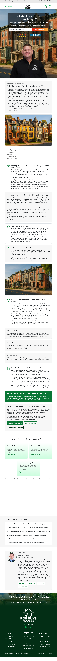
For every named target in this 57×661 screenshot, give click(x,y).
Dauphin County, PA (12, 156)
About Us (11, 636)
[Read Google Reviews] (30, 627)
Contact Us (12, 644)
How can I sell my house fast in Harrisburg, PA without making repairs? (27, 524)
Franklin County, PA (28, 636)
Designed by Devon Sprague (45, 653)
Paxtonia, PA (10, 154)
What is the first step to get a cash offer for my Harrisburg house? (25, 542)
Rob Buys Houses (13, 98)
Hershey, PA (10, 152)
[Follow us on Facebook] (27, 627)
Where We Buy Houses (11, 639)
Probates (45, 639)
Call (30, 423)
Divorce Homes (45, 636)
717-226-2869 (47, 1)
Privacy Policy (12, 646)
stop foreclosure (40, 359)
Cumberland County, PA (28, 639)
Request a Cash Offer (15, 423)
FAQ (12, 641)
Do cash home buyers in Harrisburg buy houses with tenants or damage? (28, 527)
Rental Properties (45, 644)
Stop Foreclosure (45, 646)
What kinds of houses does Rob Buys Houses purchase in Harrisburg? (27, 535)
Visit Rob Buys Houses (15, 427)
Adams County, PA (28, 648)
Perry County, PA (28, 643)
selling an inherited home (39, 336)
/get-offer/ (15, 110)
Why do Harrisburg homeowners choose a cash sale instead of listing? (27, 531)
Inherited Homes (45, 641)
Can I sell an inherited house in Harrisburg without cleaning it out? (26, 539)
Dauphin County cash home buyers (21, 323)
